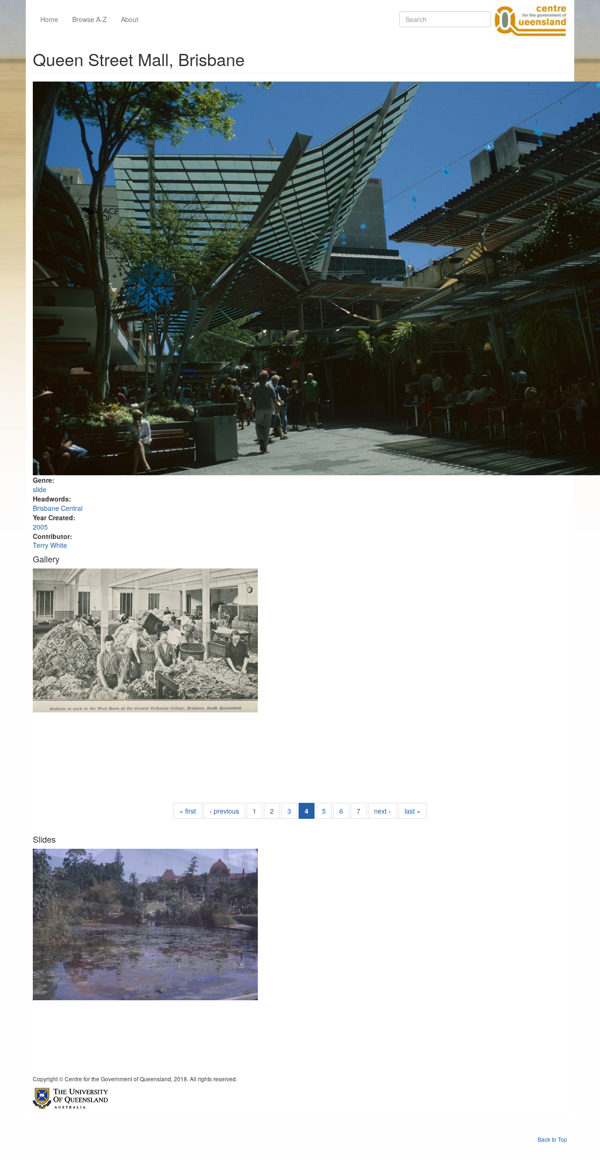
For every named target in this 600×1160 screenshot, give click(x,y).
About (129, 19)
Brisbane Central (57, 508)
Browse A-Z (89, 19)
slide (39, 489)
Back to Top (552, 1139)
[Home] (529, 19)
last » (412, 811)
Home (49, 19)
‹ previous (224, 811)
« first (188, 811)
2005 (40, 526)
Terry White (50, 545)
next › (382, 811)
